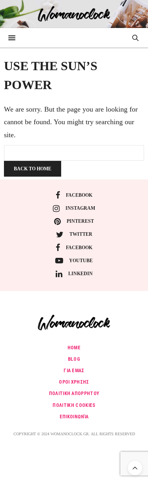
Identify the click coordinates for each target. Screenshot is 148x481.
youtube (81, 260)
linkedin (80, 273)
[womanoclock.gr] (74, 14)
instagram (80, 208)
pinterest (80, 221)
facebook (79, 195)
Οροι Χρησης (74, 382)
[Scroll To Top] (135, 468)
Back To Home (32, 169)
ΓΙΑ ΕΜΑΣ (74, 370)
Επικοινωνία (74, 416)
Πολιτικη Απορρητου (74, 393)
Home (74, 347)
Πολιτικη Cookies (73, 405)
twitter (80, 234)
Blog (74, 359)
